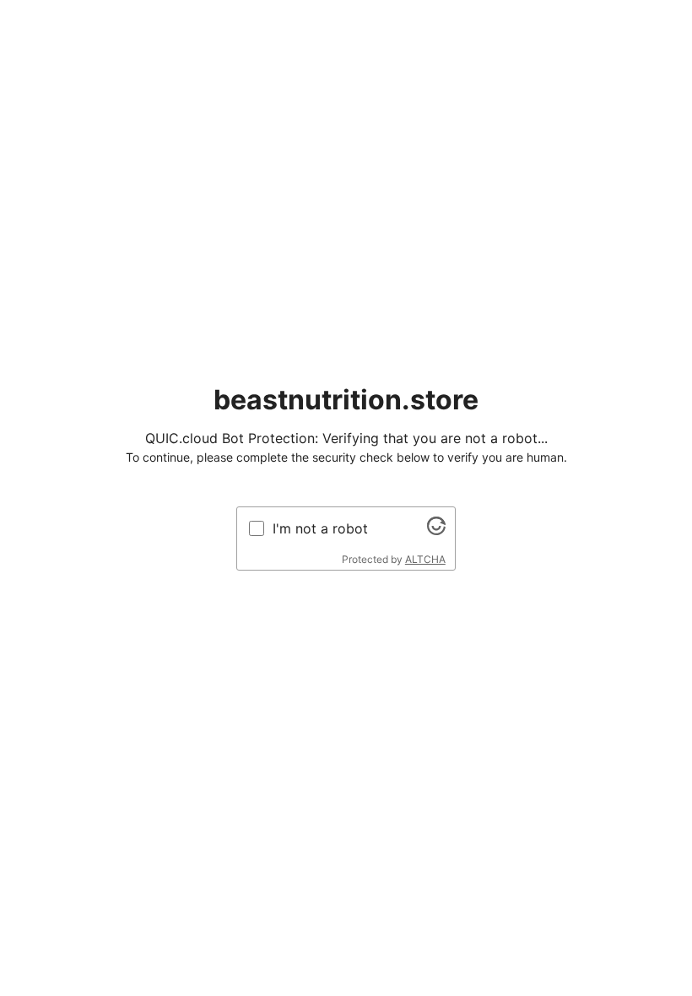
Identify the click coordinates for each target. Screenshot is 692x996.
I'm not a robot (320, 528)
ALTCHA (425, 559)
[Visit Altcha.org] (436, 530)
